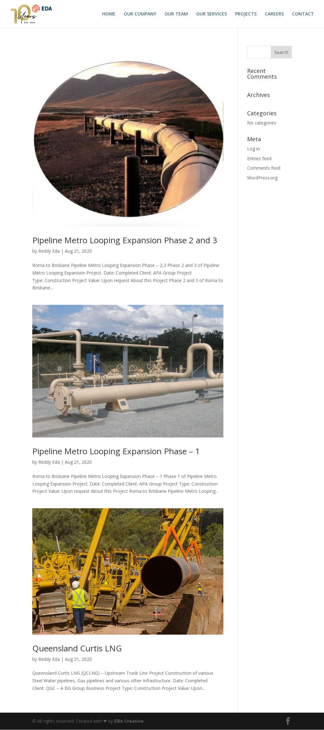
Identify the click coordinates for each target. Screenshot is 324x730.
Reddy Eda (49, 251)
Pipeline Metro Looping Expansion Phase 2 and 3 (124, 240)
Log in (253, 149)
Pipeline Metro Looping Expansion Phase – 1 (116, 451)
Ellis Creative (129, 721)
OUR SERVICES (211, 14)
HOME (108, 14)
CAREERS (274, 14)
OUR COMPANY (140, 14)
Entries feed (259, 158)
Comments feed (263, 168)
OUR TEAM (176, 14)
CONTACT (303, 14)
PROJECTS (246, 14)
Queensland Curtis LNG (77, 648)
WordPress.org (262, 178)
